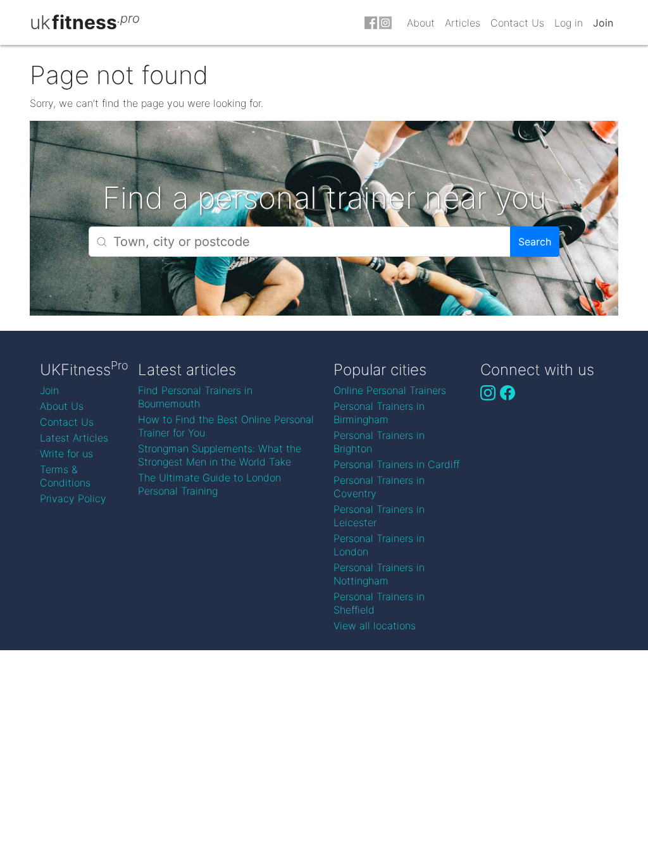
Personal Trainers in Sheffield (379, 603)
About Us (62, 406)
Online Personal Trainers (389, 390)
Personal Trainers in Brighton (379, 442)
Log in (568, 22)
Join (603, 22)
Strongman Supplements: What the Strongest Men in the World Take (219, 455)
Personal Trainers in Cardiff (396, 464)
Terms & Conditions (65, 476)
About (421, 22)
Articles (462, 22)
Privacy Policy (73, 498)
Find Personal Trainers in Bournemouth (195, 397)
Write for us (66, 453)
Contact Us (517, 22)
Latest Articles (74, 437)
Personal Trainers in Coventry (379, 487)
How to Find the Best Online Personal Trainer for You (226, 426)
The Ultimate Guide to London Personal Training (209, 484)
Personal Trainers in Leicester (379, 516)
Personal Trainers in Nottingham (379, 574)
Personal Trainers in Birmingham (379, 413)
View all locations (374, 625)
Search (534, 241)
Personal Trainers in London (379, 545)
